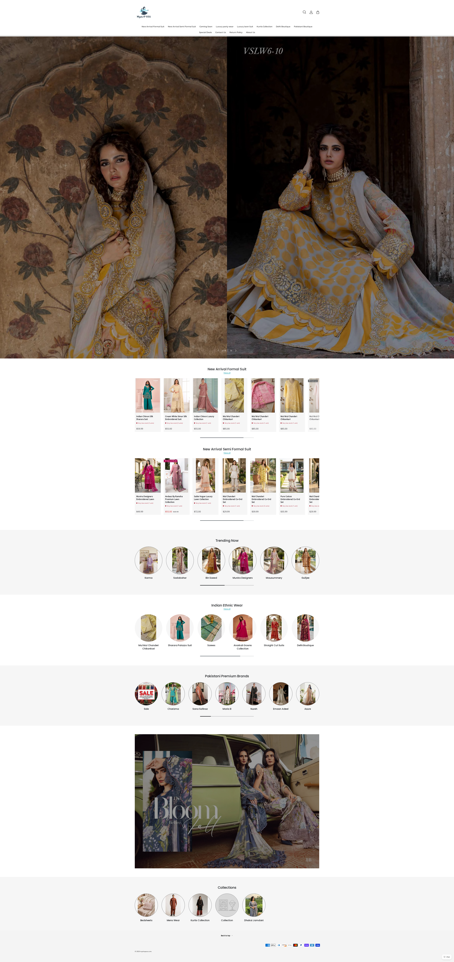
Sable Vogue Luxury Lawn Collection (203, 498)
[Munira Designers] (242, 560)
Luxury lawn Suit (245, 26)
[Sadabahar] (180, 560)
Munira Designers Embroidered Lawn (145, 498)
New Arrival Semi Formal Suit (182, 26)
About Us (250, 32)
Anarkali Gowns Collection (243, 647)
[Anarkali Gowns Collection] (242, 628)
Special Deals (205, 32)
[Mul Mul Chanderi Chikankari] (234, 395)
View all (227, 373)
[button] (317, 12)
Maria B (227, 709)
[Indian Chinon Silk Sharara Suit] (148, 395)
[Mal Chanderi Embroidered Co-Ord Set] (234, 475)
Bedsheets (146, 920)
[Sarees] (211, 628)
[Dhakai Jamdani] (253, 905)
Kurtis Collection (264, 26)
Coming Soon (205, 26)
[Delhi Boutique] (305, 628)
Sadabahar (180, 577)
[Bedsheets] (146, 905)
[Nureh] (253, 693)
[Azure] (307, 693)
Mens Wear (173, 920)
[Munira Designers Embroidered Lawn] (148, 475)
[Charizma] (173, 693)
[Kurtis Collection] (200, 905)
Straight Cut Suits (274, 645)
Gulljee (305, 577)
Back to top (226, 935)
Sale (146, 709)
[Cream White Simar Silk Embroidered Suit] (177, 395)
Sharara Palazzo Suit (180, 645)
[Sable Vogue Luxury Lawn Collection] (205, 475)
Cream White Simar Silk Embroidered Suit (176, 418)
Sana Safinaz (200, 709)
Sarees (211, 645)
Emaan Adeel (280, 709)
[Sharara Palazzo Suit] (180, 628)
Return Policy (235, 32)
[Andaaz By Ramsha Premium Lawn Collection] (177, 475)
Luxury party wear (225, 26)
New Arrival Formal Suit (153, 26)
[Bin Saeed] (211, 560)
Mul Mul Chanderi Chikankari (231, 418)
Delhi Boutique (283, 26)
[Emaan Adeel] (280, 693)
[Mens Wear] (173, 905)
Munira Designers (243, 577)
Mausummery (274, 577)
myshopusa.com (145, 951)
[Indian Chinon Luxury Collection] (205, 395)
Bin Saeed (211, 577)
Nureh (254, 709)
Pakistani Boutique (303, 26)
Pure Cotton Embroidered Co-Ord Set (290, 499)
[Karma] (148, 560)
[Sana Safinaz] (200, 693)
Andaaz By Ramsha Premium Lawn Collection (174, 499)
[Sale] (146, 693)
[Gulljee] (305, 560)
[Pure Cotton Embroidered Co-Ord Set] (292, 475)
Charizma (173, 709)
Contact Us (220, 32)
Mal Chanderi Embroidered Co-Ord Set (232, 499)
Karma (149, 577)
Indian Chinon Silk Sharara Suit (144, 418)
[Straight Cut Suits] (274, 628)
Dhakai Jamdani (254, 920)
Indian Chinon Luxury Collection (204, 418)
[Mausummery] (274, 560)
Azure (307, 709)
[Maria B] (227, 693)
